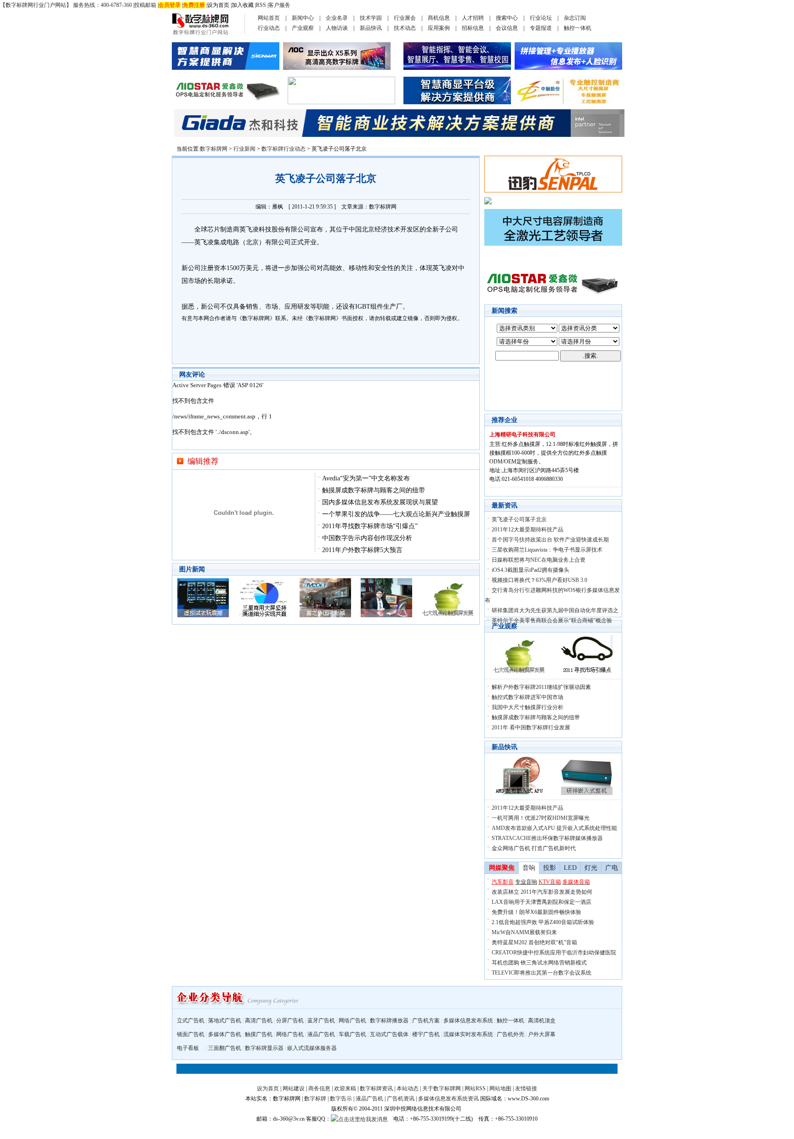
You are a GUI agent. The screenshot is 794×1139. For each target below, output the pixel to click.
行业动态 (269, 28)
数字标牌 (315, 1098)
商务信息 (319, 1088)
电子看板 (188, 1048)
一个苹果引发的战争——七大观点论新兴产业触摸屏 (396, 514)
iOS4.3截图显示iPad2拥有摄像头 (530, 570)
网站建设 (294, 1088)
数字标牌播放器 (389, 1020)
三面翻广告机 (224, 1048)
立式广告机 (190, 1020)
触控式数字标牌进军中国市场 (527, 697)
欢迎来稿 (345, 1088)
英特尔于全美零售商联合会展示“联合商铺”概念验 (552, 620)
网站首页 (269, 18)
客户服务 (279, 5)
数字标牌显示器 (264, 1048)
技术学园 (371, 18)
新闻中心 (303, 18)
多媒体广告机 (224, 1034)
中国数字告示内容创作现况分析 (367, 538)
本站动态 (408, 1088)
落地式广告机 (224, 1020)
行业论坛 (541, 18)
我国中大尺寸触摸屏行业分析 (527, 707)
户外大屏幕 (542, 1034)
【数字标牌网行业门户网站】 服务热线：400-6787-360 (66, 5)
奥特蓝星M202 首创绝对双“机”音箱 (534, 942)
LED (570, 867)
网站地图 (500, 1088)
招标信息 (473, 28)
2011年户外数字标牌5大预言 (362, 550)
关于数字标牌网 (441, 1088)
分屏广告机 (290, 1020)
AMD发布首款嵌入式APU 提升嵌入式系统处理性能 (554, 828)
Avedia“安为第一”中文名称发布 (366, 478)
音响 (528, 867)
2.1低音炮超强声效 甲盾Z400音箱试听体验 (543, 922)
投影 (549, 867)
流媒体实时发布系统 (468, 1034)
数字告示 (341, 1098)
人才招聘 (473, 18)
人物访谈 (337, 28)
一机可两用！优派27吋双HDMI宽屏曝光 (541, 818)
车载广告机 (352, 1034)
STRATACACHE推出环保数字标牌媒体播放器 (547, 838)
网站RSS (475, 1088)
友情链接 (526, 1088)
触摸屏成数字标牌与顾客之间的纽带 (373, 490)
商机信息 (439, 18)
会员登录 (170, 5)
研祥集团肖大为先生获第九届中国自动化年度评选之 (555, 610)
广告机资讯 (400, 1098)
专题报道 (541, 28)
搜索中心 (507, 18)
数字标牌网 (213, 149)
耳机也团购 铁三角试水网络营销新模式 (539, 962)
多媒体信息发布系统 (468, 1020)
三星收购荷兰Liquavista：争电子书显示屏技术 (547, 550)
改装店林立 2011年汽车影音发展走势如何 (542, 892)
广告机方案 (426, 1020)
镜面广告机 (190, 1034)
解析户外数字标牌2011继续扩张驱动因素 (541, 687)
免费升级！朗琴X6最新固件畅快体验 (536, 912)
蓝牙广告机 (321, 1020)
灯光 (590, 867)
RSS (261, 5)
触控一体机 (577, 28)
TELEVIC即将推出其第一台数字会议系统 (541, 973)
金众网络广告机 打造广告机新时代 (534, 848)
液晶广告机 (321, 1034)
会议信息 (507, 28)
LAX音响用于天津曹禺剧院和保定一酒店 (541, 902)
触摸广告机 (258, 1034)
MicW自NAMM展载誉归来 (524, 932)
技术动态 (405, 28)
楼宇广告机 (426, 1034)
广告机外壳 (510, 1034)
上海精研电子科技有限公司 (522, 434)
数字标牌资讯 (376, 1088)
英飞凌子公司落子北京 (519, 519)
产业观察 (303, 28)
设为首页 (218, 5)
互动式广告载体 (389, 1034)
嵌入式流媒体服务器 (312, 1048)
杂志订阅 (575, 18)
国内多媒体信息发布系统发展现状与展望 (380, 502)
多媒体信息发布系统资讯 (448, 1098)
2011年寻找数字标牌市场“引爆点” (370, 526)
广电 (611, 867)
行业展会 (405, 18)
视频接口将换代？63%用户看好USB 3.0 (539, 580)
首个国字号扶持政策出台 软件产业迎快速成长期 (550, 539)
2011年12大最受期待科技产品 (527, 529)
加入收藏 (243, 5)
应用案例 (439, 28)
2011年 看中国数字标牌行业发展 (531, 727)
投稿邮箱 (145, 5)
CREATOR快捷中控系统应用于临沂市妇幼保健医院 (554, 952)
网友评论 (192, 374)
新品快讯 (371, 28)
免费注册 (194, 5)
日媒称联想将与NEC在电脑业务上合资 (538, 560)
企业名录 (337, 18)
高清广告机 (258, 1020)
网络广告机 (352, 1020)
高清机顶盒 (542, 1020)
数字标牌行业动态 (283, 149)
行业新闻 (244, 149)
